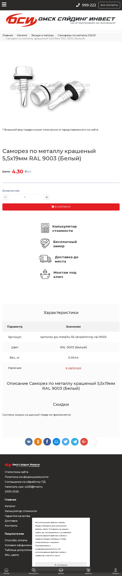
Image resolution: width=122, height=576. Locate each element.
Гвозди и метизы (42, 35)
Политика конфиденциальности (27, 476)
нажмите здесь (52, 555)
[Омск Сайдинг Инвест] (61, 25)
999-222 (89, 5)
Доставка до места (66, 259)
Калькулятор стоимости (64, 228)
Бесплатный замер (65, 244)
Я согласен (61, 565)
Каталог (22, 35)
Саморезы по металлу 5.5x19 (76, 35)
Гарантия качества (17, 516)
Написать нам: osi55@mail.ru (24, 486)
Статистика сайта (16, 472)
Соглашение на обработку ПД (25, 481)
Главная (7, 35)
